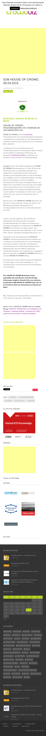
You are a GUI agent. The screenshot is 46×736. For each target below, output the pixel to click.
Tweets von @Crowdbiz (11, 478)
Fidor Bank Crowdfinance (12, 652)
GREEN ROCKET (33, 656)
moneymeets (9, 666)
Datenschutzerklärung (28, 8)
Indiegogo (20, 659)
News (18, 666)
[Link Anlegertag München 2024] (6, 565)
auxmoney (18, 631)
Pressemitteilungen (10, 670)
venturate (8, 677)
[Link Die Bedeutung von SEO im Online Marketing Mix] (6, 708)
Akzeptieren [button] (15, 8)
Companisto (8, 638)
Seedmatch (16, 673)
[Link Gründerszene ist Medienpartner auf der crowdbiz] (6, 573)
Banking (27, 631)
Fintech (26, 652)
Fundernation (9, 656)
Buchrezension (27, 635)
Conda (18, 638)
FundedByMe (35, 652)
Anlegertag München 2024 (20, 563)
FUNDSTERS (21, 656)
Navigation (11, 22)
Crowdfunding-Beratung (26, 397)
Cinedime (38, 635)
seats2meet (30, 400)
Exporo (27, 649)
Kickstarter (34, 663)
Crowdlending (35, 642)
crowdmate (8, 400)
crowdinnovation (10, 642)
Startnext (26, 673)
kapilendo (24, 663)
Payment (25, 666)
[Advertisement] (23, 51)
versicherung (18, 677)
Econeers (8, 649)
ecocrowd (37, 645)
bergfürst (7, 635)
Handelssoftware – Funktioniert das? (23, 555)
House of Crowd (19, 400)
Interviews (30, 659)
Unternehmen (36, 673)
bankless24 (36, 631)
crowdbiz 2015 (30, 724)
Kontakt (15, 726)
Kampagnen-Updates (11, 663)
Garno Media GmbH (37, 730)
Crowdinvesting (23, 642)
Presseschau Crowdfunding (28, 670)
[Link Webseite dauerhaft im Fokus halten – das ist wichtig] (6, 716)
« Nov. (5, 619)
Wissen (5, 726)
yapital (27, 677)
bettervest (17, 635)
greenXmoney (9, 659)
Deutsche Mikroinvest (24, 645)
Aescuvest (8, 631)
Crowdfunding (36, 638)
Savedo (7, 673)
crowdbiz (26, 638)
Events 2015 (8, 91)
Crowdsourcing (9, 645)
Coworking (13, 397)
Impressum (25, 726)
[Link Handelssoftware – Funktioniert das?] (6, 557)
